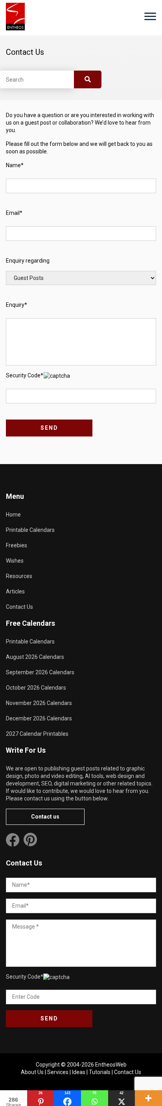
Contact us (45, 816)
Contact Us (19, 607)
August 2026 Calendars (35, 657)
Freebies (16, 545)
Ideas (78, 1072)
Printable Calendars (30, 530)
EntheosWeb (111, 1064)
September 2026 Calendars (40, 672)
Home (13, 514)
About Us (32, 1072)
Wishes (15, 561)
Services (57, 1072)
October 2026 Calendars (36, 687)
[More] (148, 1098)
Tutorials (99, 1072)
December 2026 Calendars (39, 718)
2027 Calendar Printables (37, 734)
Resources (19, 576)
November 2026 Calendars (39, 703)
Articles (15, 591)
